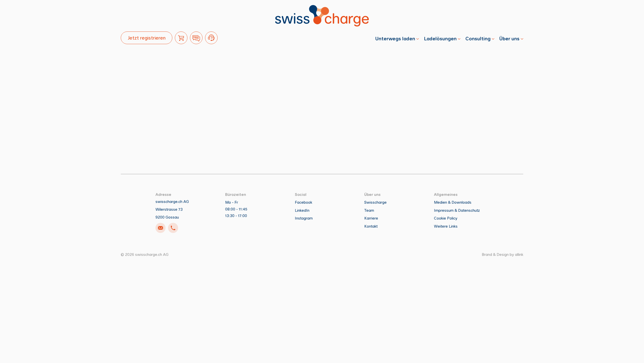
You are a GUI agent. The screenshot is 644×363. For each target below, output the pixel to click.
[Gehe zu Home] (322, 15)
